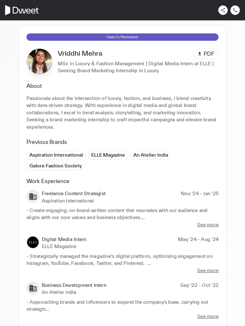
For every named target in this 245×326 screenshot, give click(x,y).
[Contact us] (235, 10)
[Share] (223, 10)
